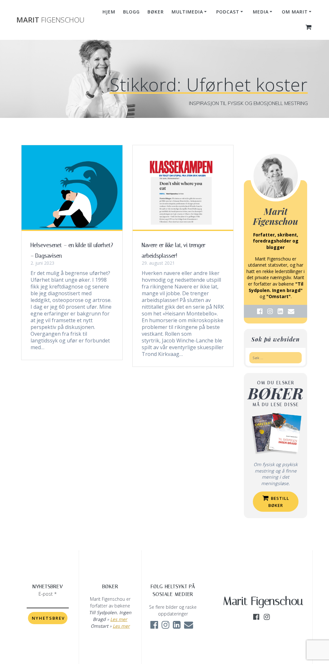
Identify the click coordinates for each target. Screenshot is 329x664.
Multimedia (187, 12)
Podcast (227, 12)
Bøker (155, 12)
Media (261, 12)
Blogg (131, 12)
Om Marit (295, 12)
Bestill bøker (278, 501)
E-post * (48, 593)
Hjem (108, 12)
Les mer (118, 619)
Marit (50, 19)
